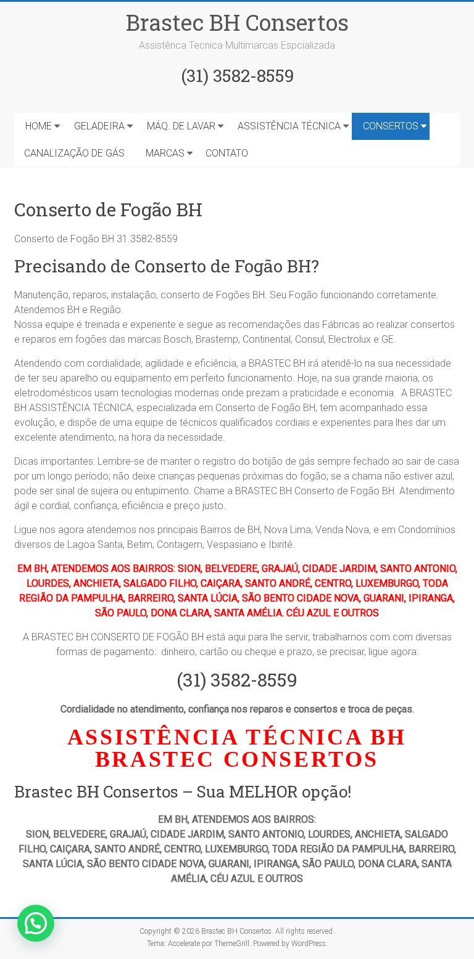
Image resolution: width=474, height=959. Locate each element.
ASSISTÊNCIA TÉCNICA (289, 126)
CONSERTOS (390, 126)
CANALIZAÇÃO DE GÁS (74, 153)
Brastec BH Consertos (237, 22)
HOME (38, 126)
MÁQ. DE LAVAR (181, 126)
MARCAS (165, 153)
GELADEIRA (99, 126)
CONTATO (227, 153)
